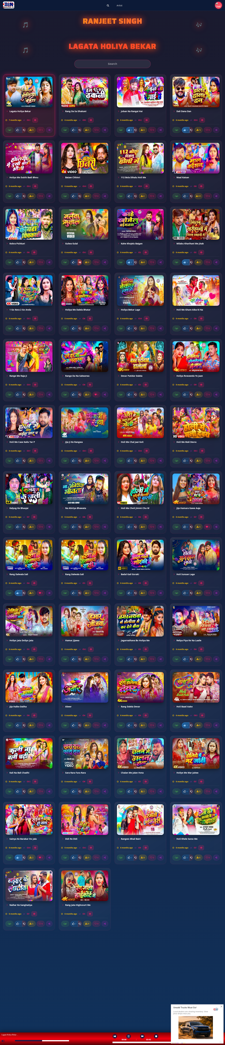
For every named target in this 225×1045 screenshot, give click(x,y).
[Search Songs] (108, 5)
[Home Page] (8, 5)
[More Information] (35, 120)
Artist (119, 5)
